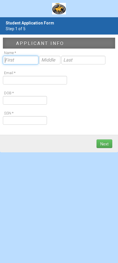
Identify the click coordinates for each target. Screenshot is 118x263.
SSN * (8, 113)
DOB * (9, 93)
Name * (10, 53)
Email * (9, 73)
